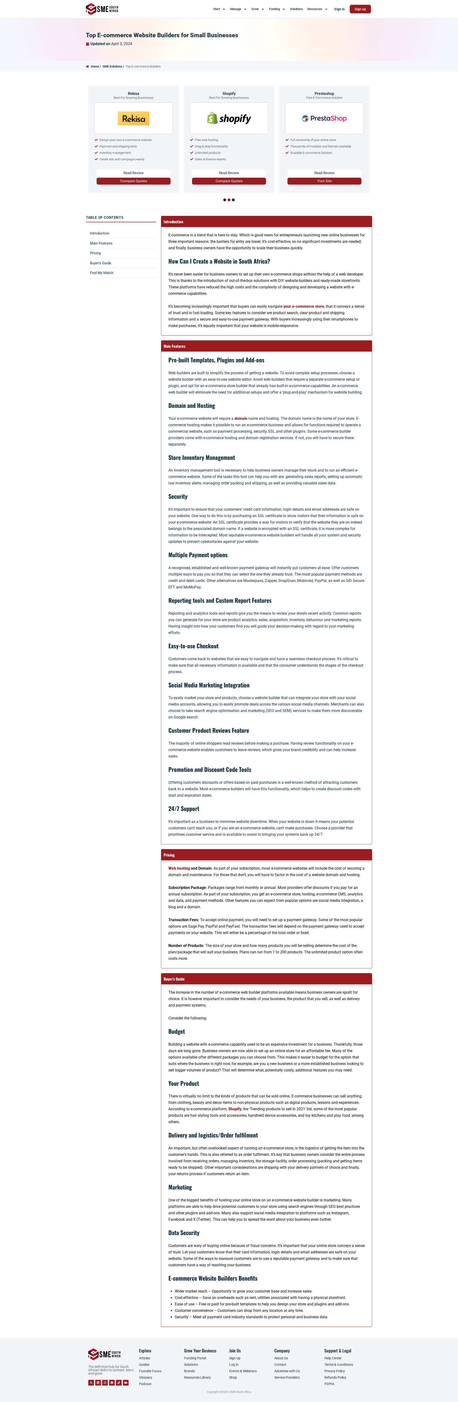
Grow (255, 9)
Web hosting (179, 868)
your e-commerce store (303, 306)
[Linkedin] (98, 1383)
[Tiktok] (119, 1383)
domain (240, 418)
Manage (235, 9)
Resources (314, 9)
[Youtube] (126, 1383)
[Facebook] (112, 1383)
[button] (224, 199)
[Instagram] (105, 1383)
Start (216, 9)
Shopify (234, 1109)
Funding (274, 9)
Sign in (339, 9)
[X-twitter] (91, 1383)
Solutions (296, 9)
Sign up (360, 9)
